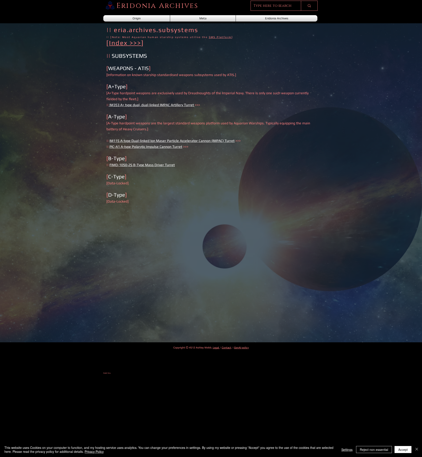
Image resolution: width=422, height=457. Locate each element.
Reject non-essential (374, 449)
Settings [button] (347, 449)
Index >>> (125, 42)
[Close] (416, 449)
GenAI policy (241, 347)
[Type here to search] (309, 6)
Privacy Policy (94, 451)
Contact (226, 347)
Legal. (216, 347)
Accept (403, 449)
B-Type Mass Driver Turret (154, 165)
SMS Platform (220, 37)
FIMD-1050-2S (121, 165)
